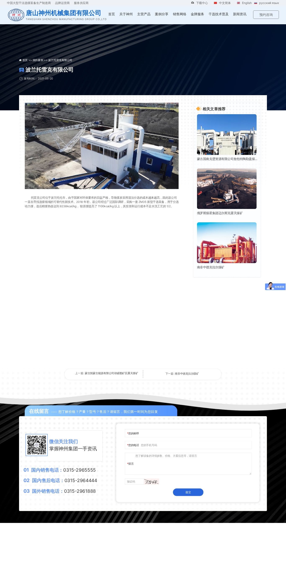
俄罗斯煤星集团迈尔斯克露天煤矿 (220, 213)
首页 (111, 14)
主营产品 (144, 14)
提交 (188, 492)
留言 (131, 463)
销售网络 (179, 14)
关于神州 (126, 14)
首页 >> (27, 59)
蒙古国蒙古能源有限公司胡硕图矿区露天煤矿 (111, 373)
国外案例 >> (40, 59)
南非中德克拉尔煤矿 (210, 267)
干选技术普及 (219, 14)
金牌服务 (197, 14)
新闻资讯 (239, 14)
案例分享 (161, 14)
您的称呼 (133, 433)
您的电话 (133, 445)
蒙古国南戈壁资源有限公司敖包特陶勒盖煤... (227, 159)
